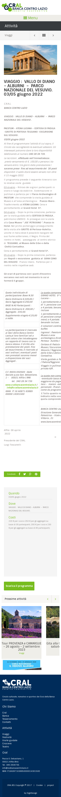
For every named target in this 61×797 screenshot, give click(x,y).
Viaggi (9, 35)
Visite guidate (9, 740)
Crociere (7, 743)
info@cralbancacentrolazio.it (15, 768)
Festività (6, 737)
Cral (4, 712)
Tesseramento (10, 719)
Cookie (39, 785)
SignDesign (32, 793)
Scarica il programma (19, 586)
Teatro (5, 746)
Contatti (6, 722)
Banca (5, 715)
